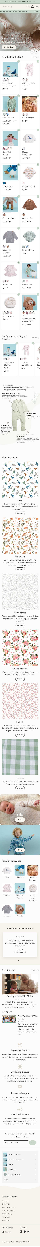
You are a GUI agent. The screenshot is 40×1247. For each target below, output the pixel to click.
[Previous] (32, 51)
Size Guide (6, 1204)
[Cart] (32, 7)
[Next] (36, 51)
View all (35, 57)
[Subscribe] (32, 1142)
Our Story (5, 1201)
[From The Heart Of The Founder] (9, 1019)
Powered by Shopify (22, 1242)
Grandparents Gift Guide (20, 996)
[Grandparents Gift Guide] (20, 984)
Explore (20, 513)
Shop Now (6, 1220)
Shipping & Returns (9, 1207)
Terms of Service (8, 1211)
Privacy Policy (7, 1214)
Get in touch (6, 1217)
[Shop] (20, 809)
